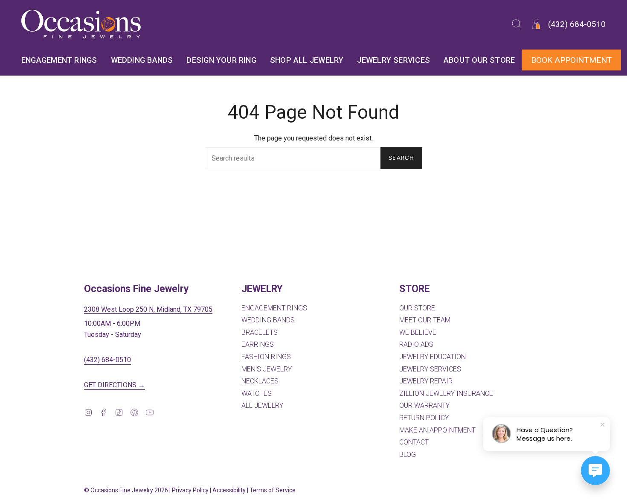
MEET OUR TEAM (424, 320)
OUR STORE (417, 308)
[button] (516, 24)
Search (401, 158)
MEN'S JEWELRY (266, 369)
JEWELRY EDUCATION (432, 357)
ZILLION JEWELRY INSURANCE (446, 393)
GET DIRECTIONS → (114, 385)
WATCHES (256, 393)
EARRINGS (257, 344)
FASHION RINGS (266, 357)
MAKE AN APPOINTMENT (437, 430)
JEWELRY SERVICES (430, 369)
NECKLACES (260, 381)
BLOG (407, 454)
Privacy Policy (190, 490)
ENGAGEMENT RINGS (274, 308)
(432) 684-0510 (107, 360)
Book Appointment (571, 60)
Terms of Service (273, 490)
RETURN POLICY (424, 418)
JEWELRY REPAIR (426, 381)
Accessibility (229, 490)
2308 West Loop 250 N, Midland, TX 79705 (148, 309)
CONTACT (414, 442)
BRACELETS (259, 332)
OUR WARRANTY (424, 405)
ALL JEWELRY (262, 405)
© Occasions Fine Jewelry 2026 (126, 490)
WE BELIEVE (417, 332)
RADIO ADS (416, 344)
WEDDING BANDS (268, 320)
